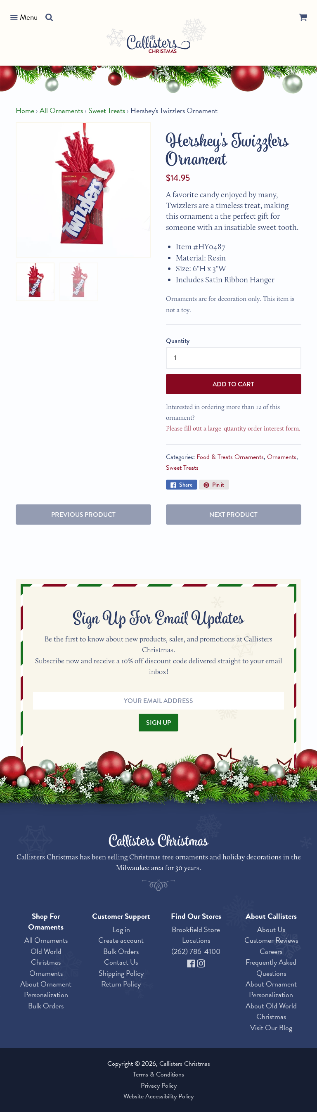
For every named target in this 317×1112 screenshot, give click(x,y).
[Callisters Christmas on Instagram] (201, 962)
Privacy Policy (159, 1086)
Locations (196, 940)
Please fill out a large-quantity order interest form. (233, 428)
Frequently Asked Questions (271, 967)
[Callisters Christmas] (159, 45)
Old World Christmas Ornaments (46, 962)
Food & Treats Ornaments (230, 457)
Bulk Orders (46, 1005)
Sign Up (158, 722)
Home (25, 110)
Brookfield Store (196, 929)
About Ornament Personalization (45, 989)
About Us (271, 929)
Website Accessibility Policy (158, 1096)
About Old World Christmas (271, 1011)
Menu (29, 17)
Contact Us (121, 962)
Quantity (177, 340)
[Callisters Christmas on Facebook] (192, 962)
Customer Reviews (271, 940)
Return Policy (121, 983)
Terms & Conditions (158, 1074)
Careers (271, 951)
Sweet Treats (106, 110)
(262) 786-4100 (195, 951)
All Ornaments (61, 110)
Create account (121, 940)
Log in (121, 929)
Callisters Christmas (184, 1064)
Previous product (83, 514)
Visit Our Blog (271, 1027)
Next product (233, 514)
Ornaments (281, 457)
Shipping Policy (121, 973)
